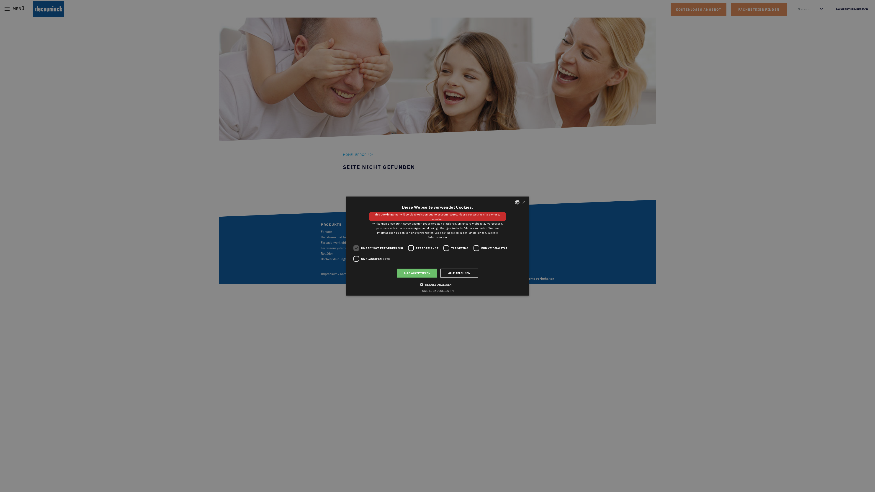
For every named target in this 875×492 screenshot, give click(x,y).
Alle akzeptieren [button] (417, 273)
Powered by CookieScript (437, 290)
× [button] (523, 202)
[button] (437, 284)
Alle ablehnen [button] (459, 273)
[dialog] (437, 246)
